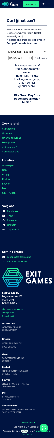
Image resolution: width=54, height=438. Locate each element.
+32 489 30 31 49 (17, 261)
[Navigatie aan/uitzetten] (49, 4)
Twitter (11, 215)
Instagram (12, 220)
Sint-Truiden (9, 192)
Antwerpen (8, 165)
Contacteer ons (10, 151)
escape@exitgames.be (19, 256)
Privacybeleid (8, 312)
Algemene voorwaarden (12, 309)
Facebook (13, 211)
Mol (4, 188)
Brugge (6, 174)
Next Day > (41, 58)
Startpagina (8, 128)
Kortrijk (6, 179)
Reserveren (31, 4)
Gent (4, 169)
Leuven (6, 183)
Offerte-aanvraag (11, 137)
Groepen (7, 133)
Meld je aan (8, 142)
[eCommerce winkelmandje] (43, 4)
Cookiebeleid (8, 316)
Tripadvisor (13, 229)
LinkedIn (11, 224)
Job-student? (9, 147)
